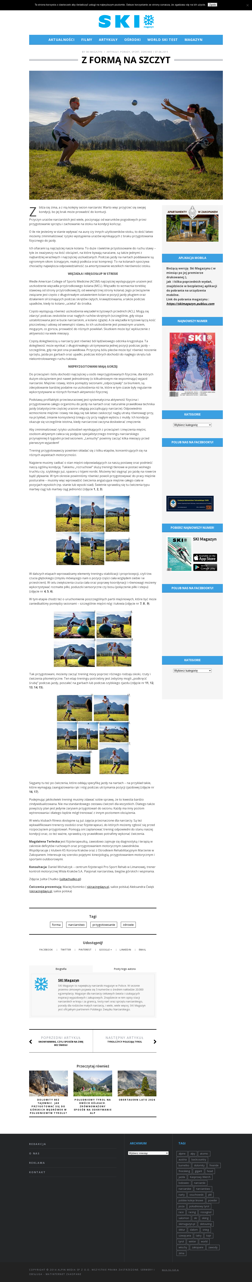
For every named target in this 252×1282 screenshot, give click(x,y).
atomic (204, 1153)
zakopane (197, 1247)
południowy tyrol (199, 1206)
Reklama (37, 1163)
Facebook (46, 949)
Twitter (66, 949)
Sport (135, 51)
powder (212, 1200)
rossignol (206, 1212)
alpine (182, 1153)
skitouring (206, 1224)
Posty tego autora (125, 969)
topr (208, 1235)
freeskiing (184, 1171)
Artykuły (108, 39)
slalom (194, 1229)
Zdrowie (146, 51)
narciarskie (185, 1188)
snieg (206, 1229)
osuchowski (196, 1194)
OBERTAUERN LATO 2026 (137, 1099)
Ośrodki (132, 39)
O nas (34, 1153)
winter (192, 1241)
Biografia (61, 969)
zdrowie (128, 925)
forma (56, 925)
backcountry (198, 1159)
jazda (182, 1177)
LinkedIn (126, 949)
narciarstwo (76, 925)
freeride (214, 1165)
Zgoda (212, 4)
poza (181, 1206)
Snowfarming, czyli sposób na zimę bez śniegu (60, 1041)
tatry (198, 1235)
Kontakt (37, 1172)
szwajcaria (185, 1235)
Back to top (169, 1270)
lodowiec (184, 1183)
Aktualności (62, 39)
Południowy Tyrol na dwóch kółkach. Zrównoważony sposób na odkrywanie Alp (93, 1106)
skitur (182, 1229)
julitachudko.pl (70, 879)
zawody (213, 1247)
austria (183, 1159)
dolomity (199, 1165)
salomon (184, 1218)
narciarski (199, 1183)
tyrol (181, 1241)
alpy (192, 1153)
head (210, 1171)
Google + (106, 949)
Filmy (86, 39)
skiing (205, 1218)
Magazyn (193, 39)
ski (195, 1218)
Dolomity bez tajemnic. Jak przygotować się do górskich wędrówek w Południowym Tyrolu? (48, 1106)
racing (192, 1212)
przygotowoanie (103, 925)
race (181, 1212)
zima (181, 1253)
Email (142, 949)
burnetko (184, 1165)
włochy (183, 1247)
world (204, 1241)
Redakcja (37, 1144)
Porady (125, 51)
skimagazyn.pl (187, 1224)
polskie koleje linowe (191, 1200)
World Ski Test (162, 39)
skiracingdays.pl (98, 887)
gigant (198, 1171)
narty (182, 1194)
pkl (210, 1194)
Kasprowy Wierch (200, 1177)
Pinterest (85, 949)
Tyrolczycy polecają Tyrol (125, 1039)
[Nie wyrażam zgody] (247, 5)
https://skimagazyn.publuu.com (190, 304)
